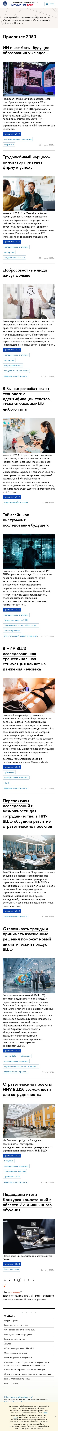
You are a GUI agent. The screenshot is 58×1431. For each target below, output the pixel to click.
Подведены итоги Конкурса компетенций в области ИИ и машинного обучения (27, 1202)
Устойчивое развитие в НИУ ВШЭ (19, 1329)
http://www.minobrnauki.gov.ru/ (18, 1397)
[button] (22, 1312)
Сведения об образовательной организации (24, 1369)
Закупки (7, 1343)
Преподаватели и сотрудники (18, 1334)
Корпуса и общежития (14, 1339)
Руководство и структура (16, 1325)
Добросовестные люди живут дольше (25, 272)
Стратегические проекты (25, 2)
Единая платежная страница (17, 1378)
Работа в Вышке (11, 1383)
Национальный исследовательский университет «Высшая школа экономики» (26, 19)
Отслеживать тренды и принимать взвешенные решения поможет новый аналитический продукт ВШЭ (27, 939)
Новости (18, 23)
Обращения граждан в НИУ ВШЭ (19, 1348)
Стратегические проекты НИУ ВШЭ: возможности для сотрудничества (27, 1089)
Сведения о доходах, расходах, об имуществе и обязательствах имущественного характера (26, 1363)
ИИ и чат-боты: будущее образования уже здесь (26, 50)
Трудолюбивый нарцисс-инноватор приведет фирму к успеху (26, 162)
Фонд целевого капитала (15, 1353)
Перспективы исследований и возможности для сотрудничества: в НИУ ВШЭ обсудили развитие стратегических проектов (27, 813)
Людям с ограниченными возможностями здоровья (27, 1374)
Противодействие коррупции (18, 1357)
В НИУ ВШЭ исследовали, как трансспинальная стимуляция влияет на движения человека (24, 658)
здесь (46, 1413)
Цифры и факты (11, 1320)
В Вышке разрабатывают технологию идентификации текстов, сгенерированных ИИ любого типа (27, 399)
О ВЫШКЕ (9, 1315)
